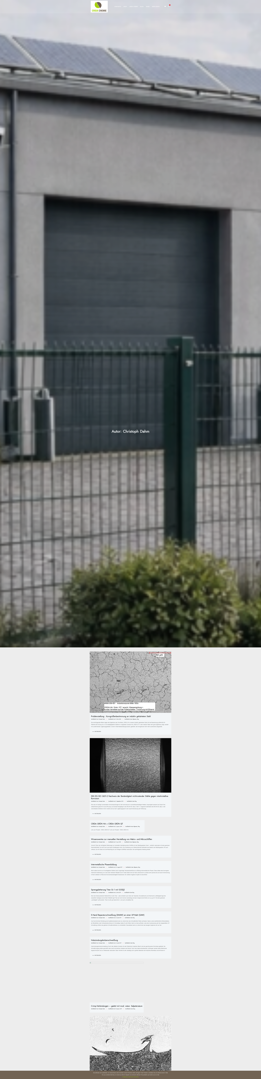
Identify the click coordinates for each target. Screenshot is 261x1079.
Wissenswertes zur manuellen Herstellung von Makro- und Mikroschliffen (121, 839)
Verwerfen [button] (136, 1077)
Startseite (118, 6)
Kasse (148, 6)
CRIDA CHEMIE (133, 6)
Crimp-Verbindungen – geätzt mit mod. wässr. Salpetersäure (116, 1006)
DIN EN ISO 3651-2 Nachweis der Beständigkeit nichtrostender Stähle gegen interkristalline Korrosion (129, 797)
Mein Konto (156, 6)
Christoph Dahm (101, 719)
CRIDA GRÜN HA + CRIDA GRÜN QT (107, 823)
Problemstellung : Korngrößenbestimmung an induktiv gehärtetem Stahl (121, 716)
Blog (142, 6)
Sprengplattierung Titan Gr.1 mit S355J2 (108, 889)
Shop (125, 6)
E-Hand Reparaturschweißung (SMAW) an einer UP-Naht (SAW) (117, 915)
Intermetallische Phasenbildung (104, 864)
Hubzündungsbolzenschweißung (104, 940)
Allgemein (134, 719)
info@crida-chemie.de (127, 1077)
